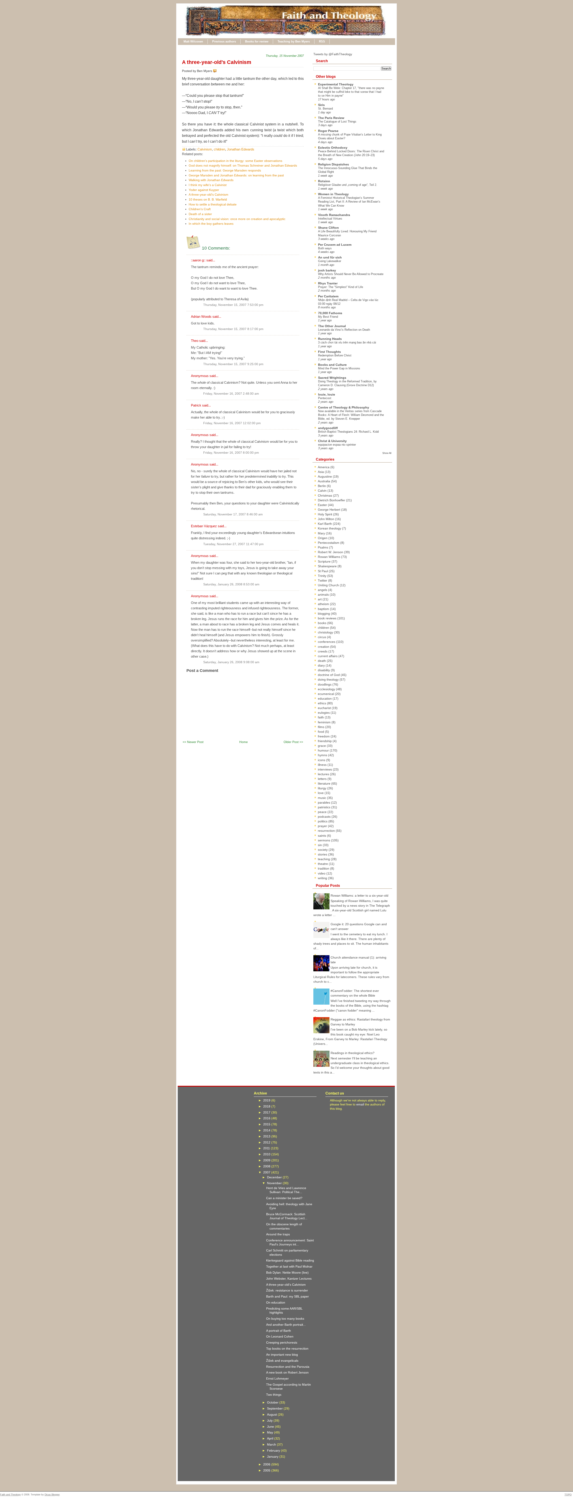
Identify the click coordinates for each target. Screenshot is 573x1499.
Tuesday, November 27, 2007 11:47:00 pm (233, 544)
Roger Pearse (328, 131)
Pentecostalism (329, 542)
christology (326, 632)
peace (322, 812)
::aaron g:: (198, 260)
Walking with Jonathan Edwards (211, 180)
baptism (324, 609)
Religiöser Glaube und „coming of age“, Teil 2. (347, 184)
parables (324, 802)
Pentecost (324, 398)
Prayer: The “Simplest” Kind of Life (340, 287)
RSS (322, 41)
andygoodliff (328, 428)
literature (324, 783)
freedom (324, 736)
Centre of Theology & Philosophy (343, 407)
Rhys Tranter (328, 283)
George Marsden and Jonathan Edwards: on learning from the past (236, 175)
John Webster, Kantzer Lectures (289, 1278)
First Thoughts (329, 352)
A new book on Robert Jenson (287, 1372)
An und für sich (330, 257)
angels (323, 590)
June (271, 1426)
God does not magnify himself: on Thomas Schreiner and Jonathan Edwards (243, 165)
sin (320, 845)
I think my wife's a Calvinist (208, 185)
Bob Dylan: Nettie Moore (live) (287, 1272)
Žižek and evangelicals (282, 1360)
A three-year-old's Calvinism (216, 62)
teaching (324, 859)
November (275, 1183)
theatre (323, 864)
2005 (267, 1470)
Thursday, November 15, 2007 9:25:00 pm (233, 364)
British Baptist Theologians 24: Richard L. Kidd (348, 431)
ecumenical (326, 694)
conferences (327, 642)
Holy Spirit (325, 514)
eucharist (325, 708)
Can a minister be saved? (284, 1198)
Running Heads (330, 339)
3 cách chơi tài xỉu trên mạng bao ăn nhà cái (347, 342)
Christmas (325, 495)
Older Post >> (293, 742)
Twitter (323, 580)
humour (324, 750)
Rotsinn (324, 181)
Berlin (322, 486)
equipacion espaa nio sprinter (337, 444)
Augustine (325, 476)
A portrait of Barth (278, 1330)
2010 (267, 1154)
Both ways (325, 248)
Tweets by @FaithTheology (332, 54)
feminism (324, 722)
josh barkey (327, 270)
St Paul (323, 571)
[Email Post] (217, 71)
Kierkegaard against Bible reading (290, 1260)
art (320, 599)
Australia (324, 481)
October (273, 1402)
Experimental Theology (335, 84)
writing (323, 878)
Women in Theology (333, 194)
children (219, 149)
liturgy (322, 788)
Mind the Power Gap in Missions (339, 368)
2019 (267, 1100)
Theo (194, 341)
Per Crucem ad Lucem (334, 244)
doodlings (325, 684)
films (321, 727)
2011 (267, 1148)
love (321, 793)
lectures (324, 774)
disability (324, 670)
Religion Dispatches (333, 164)
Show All (386, 453)
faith (321, 717)
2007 (267, 1172)
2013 (267, 1136)
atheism (324, 604)
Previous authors (224, 41)
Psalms (323, 547)
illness (322, 764)
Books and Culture (332, 364)
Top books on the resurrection (287, 1348)
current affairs (328, 656)
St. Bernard (325, 108)
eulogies (324, 712)
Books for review (256, 41)
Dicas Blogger (52, 1494)
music (322, 798)
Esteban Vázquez (204, 526)
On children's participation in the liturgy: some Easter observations (235, 161)
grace (322, 745)
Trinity (322, 576)
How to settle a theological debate (213, 204)
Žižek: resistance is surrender (287, 1290)
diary (322, 665)
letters (322, 779)
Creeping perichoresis (281, 1342)
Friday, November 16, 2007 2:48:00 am (231, 393)
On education (275, 1302)
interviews (325, 769)
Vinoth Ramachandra (334, 215)
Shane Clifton (328, 227)
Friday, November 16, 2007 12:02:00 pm (232, 423)
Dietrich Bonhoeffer (332, 500)
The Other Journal (332, 326)
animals (324, 594)
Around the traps (278, 1234)
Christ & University (332, 441)
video (322, 873)
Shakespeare (328, 566)
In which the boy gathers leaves (211, 223)
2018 (267, 1106)
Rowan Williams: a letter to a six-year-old (359, 895)
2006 (267, 1464)
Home (243, 742)
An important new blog (282, 1354)
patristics (324, 807)
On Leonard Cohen (279, 1336)
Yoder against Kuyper (204, 190)
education (325, 698)
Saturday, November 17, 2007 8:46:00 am (233, 514)
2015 (267, 1124)
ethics (322, 703)
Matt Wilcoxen (193, 41)
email (360, 1104)
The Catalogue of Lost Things (337, 121)
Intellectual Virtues (330, 218)
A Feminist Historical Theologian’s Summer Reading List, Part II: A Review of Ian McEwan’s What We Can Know (349, 201)
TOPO (568, 1494)
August (272, 1414)
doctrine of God (329, 675)
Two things (273, 1394)
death (322, 661)
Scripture (324, 561)
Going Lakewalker (329, 261)
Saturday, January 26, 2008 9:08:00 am (231, 662)
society (323, 849)
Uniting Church (329, 585)
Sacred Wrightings (332, 377)
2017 (267, 1112)
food (321, 731)
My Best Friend (328, 316)
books (322, 623)
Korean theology (330, 528)
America (324, 467)
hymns (323, 755)
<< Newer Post (193, 742)
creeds (323, 651)
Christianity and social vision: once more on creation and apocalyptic (237, 219)
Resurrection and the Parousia (287, 1366)
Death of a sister (200, 214)
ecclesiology (327, 689)
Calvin (322, 490)
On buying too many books (285, 1318)
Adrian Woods (201, 316)
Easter (323, 505)
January (273, 1456)
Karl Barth (325, 523)
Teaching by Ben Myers (294, 41)
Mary (322, 533)
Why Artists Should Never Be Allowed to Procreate (350, 274)
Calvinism (204, 149)
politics (323, 821)
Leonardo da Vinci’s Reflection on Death (344, 329)
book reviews (327, 618)
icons (322, 760)
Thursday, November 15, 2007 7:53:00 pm (233, 305)
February (274, 1450)
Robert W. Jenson (331, 552)
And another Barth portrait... (286, 1324)
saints (322, 835)
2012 (267, 1142)
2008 (267, 1166)
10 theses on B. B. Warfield (208, 199)
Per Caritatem (328, 296)
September (275, 1408)
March (272, 1444)
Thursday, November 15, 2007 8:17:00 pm (233, 329)
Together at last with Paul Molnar (289, 1266)
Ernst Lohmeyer (277, 1378)
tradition (324, 868)
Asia (321, 472)
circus (322, 637)
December (275, 1177)
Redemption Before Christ (334, 355)
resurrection (327, 830)
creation (324, 646)
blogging (324, 613)
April (270, 1438)
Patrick (196, 405)
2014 (267, 1130)
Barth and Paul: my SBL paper (287, 1296)
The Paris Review (331, 118)
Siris (321, 105)
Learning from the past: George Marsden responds (225, 170)
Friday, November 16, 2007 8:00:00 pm (231, 452)
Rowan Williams (329, 557)
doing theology (329, 679)
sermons (324, 840)
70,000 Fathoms (330, 313)
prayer (323, 826)
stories (323, 854)
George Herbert (329, 509)
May (270, 1432)
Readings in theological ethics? (352, 1053)
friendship (325, 741)
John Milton (326, 519)
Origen (323, 538)
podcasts (324, 816)
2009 (267, 1160)
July (270, 1420)
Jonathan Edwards (240, 149)
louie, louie (326, 394)
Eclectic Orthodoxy (332, 147)
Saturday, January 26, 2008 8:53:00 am (231, 584)
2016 (267, 1118)
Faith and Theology (10, 1494)
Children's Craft (200, 209)
